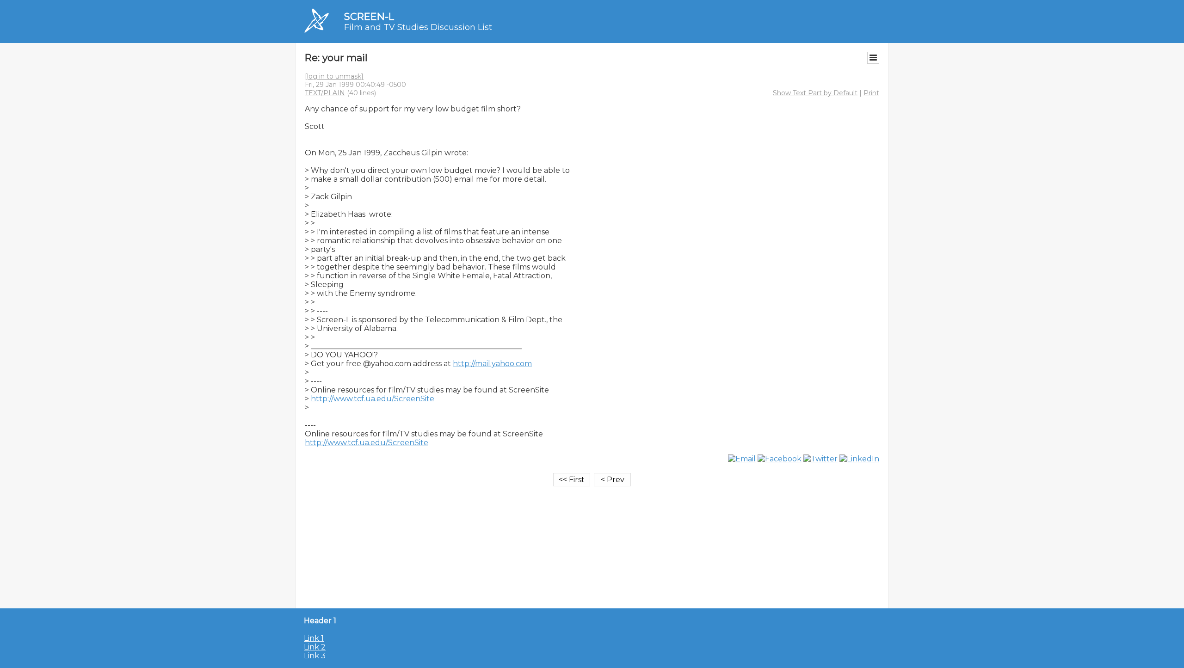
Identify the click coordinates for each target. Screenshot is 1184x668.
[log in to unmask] (334, 76)
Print (871, 93)
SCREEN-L (369, 16)
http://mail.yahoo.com (492, 363)
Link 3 (315, 655)
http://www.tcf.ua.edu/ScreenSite (372, 398)
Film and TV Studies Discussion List (418, 27)
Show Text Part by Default (815, 93)
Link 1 (314, 638)
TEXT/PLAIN (325, 93)
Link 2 (315, 647)
